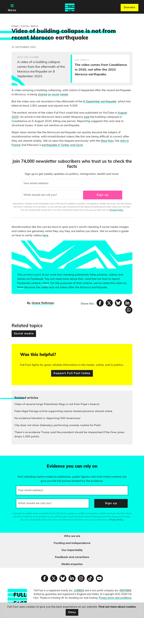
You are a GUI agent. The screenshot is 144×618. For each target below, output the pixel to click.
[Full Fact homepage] (69, 8)
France (16, 145)
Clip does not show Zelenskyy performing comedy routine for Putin (57, 425)
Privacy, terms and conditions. (115, 598)
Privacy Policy (116, 210)
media (64, 94)
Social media (24, 333)
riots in (124, 141)
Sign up (103, 195)
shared (42, 94)
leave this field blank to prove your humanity (15, 459)
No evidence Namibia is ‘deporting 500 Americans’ (47, 418)
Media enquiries (72, 564)
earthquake (49, 145)
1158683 (78, 590)
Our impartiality (72, 550)
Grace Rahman (43, 303)
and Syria (76, 145)
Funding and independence (72, 543)
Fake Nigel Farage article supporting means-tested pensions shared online (63, 411)
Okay (72, 612)
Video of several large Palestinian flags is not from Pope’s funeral (56, 404)
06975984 (125, 590)
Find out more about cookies (117, 607)
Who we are (72, 536)
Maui (104, 141)
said (86, 117)
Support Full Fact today (71, 373)
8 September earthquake (99, 101)
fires (111, 141)
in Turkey (64, 145)
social (55, 94)
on (49, 94)
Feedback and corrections (72, 557)
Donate (129, 7)
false (20, 287)
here (45, 235)
